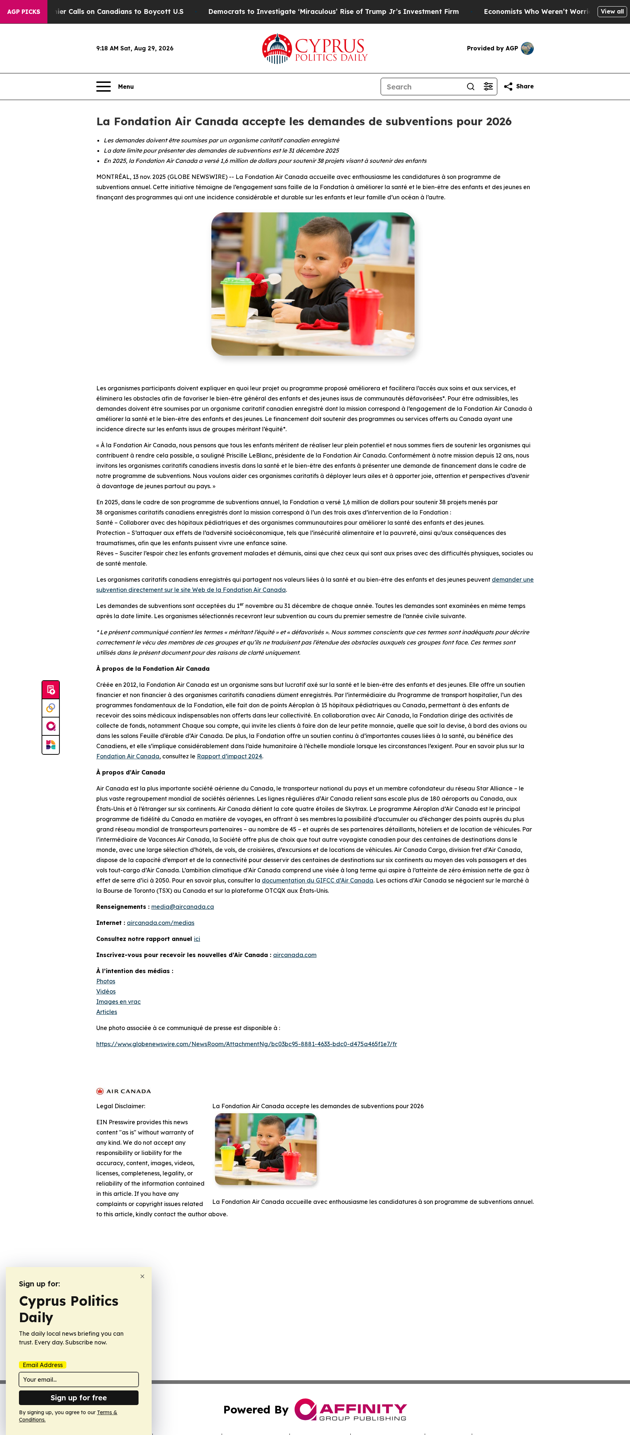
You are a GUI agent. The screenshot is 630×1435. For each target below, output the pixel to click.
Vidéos (106, 991)
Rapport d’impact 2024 (229, 756)
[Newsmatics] (50, 745)
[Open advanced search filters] (488, 86)
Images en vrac (118, 1001)
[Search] (470, 86)
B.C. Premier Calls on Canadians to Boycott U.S (104, 11)
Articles (106, 1011)
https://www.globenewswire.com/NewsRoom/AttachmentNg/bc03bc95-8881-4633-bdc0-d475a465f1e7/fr (246, 1044)
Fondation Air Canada (127, 756)
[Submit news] (50, 690)
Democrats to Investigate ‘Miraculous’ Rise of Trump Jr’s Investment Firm (333, 11)
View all (612, 11)
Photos (105, 981)
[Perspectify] (50, 708)
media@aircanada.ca (182, 906)
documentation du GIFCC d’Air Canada (317, 880)
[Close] (142, 1276)
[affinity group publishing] (50, 727)
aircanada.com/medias (160, 922)
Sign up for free (79, 1397)
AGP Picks (23, 11)
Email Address (43, 1365)
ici (197, 938)
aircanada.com (294, 954)
